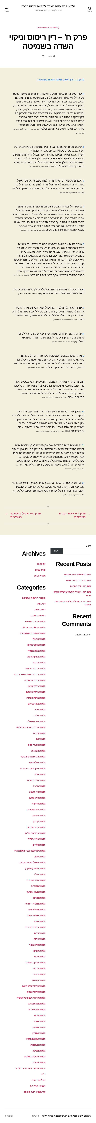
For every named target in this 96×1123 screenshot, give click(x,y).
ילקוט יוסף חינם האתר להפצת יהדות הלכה (47, 6)
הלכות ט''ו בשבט (37, 792)
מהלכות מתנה (39, 1080)
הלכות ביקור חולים (36, 645)
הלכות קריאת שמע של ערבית (31, 998)
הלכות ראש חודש (37, 1009)
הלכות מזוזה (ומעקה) (35, 868)
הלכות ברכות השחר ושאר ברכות (30, 674)
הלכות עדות (40, 933)
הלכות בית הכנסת (37, 651)
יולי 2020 (41, 564)
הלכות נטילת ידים (37, 909)
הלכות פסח (40, 956)
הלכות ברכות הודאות (35, 668)
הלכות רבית (40, 1015)
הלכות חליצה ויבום (36, 780)
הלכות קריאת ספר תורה (34, 986)
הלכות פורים (39, 951)
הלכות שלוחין (39, 1033)
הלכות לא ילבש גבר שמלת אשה (30, 851)
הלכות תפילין (39, 1062)
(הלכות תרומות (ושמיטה (48, 27)
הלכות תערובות (38, 1045)
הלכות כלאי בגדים (37, 839)
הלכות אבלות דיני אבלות (34, 627)
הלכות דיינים (39, 733)
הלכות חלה (40, 774)
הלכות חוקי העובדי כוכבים (33, 768)
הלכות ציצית (39, 974)
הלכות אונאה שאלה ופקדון (33, 633)
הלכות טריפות (39, 804)
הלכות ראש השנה (37, 1003)
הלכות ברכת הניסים (36, 692)
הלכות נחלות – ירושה (35, 904)
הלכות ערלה (40, 939)
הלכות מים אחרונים (36, 880)
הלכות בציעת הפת (36, 656)
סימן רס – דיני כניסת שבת (78, 580)
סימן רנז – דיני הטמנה (80, 586)
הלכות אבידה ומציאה (35, 621)
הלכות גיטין (40, 709)
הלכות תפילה (39, 1051)
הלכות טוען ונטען (37, 798)
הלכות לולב (40, 856)
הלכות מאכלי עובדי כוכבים (33, 862)
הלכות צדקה (39, 968)
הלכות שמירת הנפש (36, 1039)
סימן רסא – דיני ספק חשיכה (77, 574)
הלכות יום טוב (39, 815)
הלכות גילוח (40, 715)
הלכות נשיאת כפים (36, 915)
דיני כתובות (40, 609)
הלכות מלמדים (38, 886)
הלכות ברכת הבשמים (35, 680)
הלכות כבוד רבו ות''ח (35, 833)
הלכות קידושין (39, 980)
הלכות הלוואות (38, 751)
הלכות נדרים (39, 898)
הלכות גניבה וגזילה (36, 721)
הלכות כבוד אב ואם (36, 827)
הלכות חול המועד (37, 762)
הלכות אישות (39, 639)
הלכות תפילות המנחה (35, 1056)
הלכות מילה (40, 874)
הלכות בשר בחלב (37, 704)
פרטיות (35, 1116)
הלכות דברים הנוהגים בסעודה (31, 727)
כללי (43, 1074)
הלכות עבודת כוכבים (36, 927)
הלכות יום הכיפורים (36, 809)
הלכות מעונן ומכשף (36, 892)
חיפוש (88, 546)
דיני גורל (41, 604)
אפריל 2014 (40, 576)
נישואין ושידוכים (38, 1086)
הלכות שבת (40, 1021)
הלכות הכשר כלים (37, 745)
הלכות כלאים (39, 845)
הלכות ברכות (39, 662)
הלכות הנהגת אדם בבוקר (33, 756)
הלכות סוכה (40, 921)
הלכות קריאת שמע (36, 992)
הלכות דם (41, 739)
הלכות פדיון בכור (37, 945)
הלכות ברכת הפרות (36, 698)
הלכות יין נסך (39, 821)
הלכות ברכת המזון (37, 686)
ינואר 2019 (40, 570)
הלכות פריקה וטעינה (36, 962)
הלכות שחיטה (39, 1027)
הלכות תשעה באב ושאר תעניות (30, 1068)
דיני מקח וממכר (38, 615)
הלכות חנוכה (39, 786)
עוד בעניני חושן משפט (35, 1092)
